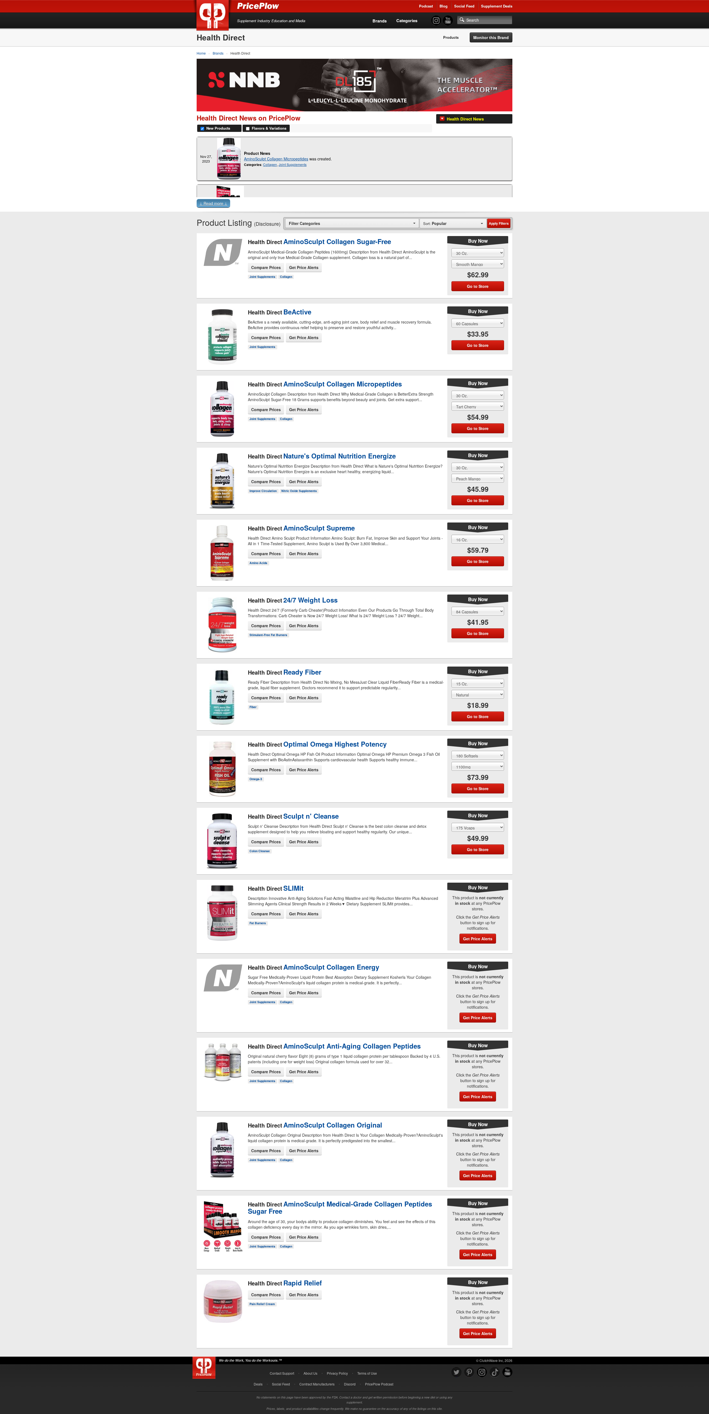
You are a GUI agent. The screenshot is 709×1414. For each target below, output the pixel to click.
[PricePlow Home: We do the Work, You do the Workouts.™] (213, 16)
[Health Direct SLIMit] (222, 910)
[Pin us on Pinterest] (469, 1372)
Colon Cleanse (260, 851)
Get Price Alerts (303, 267)
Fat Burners (258, 923)
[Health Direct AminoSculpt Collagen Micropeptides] (228, 159)
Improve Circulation (263, 491)
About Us (310, 1373)
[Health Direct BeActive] (222, 332)
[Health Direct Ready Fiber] (222, 692)
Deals (258, 1384)
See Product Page (222, 274)
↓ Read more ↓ (213, 203)
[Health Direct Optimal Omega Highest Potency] (222, 767)
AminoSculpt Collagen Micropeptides (276, 159)
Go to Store (222, 285)
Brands (380, 21)
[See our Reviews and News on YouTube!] (507, 1372)
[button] (354, 204)
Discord (350, 1384)
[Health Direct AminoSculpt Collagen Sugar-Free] (222, 261)
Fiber (253, 707)
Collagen (270, 164)
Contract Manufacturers (317, 1384)
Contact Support (282, 1373)
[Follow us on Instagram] (482, 1372)
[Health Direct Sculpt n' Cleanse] (222, 836)
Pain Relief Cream (262, 1304)
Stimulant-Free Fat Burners (268, 635)
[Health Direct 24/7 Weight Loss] (222, 620)
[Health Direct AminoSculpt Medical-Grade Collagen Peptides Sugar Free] (222, 1235)
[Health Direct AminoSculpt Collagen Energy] (222, 991)
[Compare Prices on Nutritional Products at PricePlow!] (205, 1366)
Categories (406, 20)
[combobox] (352, 223)
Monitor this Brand (491, 37)
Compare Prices (266, 267)
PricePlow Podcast (379, 1384)
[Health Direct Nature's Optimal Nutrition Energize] (222, 479)
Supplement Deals (496, 6)
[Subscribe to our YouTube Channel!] (448, 21)
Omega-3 (256, 779)
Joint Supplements (293, 164)
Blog (444, 6)
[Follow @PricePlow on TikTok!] (495, 1372)
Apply (499, 223)
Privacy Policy (337, 1373)
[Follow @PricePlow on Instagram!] (436, 21)
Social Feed (464, 6)
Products (451, 37)
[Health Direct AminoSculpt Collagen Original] (222, 1153)
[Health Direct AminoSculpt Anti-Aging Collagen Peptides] (222, 1073)
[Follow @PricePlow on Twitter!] (456, 1372)
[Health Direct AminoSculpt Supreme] (222, 551)
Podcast (426, 6)
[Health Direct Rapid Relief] (222, 1304)
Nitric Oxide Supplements (299, 491)
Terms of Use (367, 1373)
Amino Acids (258, 563)
